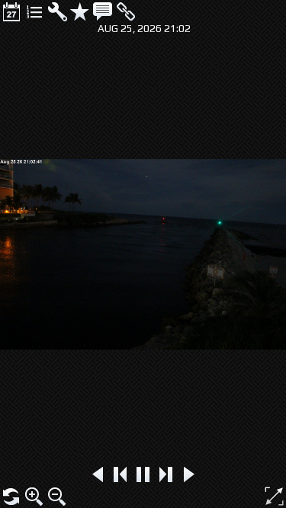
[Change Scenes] (34, 11)
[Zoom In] (34, 496)
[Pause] (143, 474)
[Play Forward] (189, 474)
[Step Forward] (166, 474)
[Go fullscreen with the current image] (274, 496)
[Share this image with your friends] (125, 11)
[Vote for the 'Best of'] (80, 11)
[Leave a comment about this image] (103, 11)
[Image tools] (57, 11)
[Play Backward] (97, 474)
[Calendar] (11, 11)
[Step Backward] (120, 474)
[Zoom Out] (57, 496)
